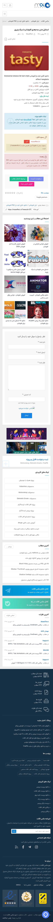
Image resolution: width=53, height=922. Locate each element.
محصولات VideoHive (26, 486)
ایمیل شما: (40, 352)
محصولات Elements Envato (26, 498)
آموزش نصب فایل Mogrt (26, 523)
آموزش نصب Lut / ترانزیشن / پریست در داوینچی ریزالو (32, 726)
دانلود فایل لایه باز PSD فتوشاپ (18, 21)
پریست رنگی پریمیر (43, 803)
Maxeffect (29, 34)
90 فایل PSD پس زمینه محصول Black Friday (34, 564)
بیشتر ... (9, 546)
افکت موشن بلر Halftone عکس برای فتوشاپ (34, 553)
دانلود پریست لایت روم (42, 795)
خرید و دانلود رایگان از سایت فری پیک (26, 529)
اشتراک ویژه (27, 119)
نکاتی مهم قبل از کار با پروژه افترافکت (26, 535)
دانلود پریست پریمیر (42, 787)
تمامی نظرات (10, 615)
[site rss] (16, 847)
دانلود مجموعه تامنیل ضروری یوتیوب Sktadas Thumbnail (30, 569)
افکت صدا (46, 760)
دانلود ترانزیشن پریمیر (34, 760)
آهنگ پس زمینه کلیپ (18, 760)
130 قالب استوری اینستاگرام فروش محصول (35, 580)
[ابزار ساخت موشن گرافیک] (27, 433)
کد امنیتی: (26, 394)
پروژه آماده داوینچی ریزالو (41, 765)
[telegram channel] (30, 847)
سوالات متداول (38, 885)
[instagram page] (36, 847)
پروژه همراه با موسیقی (26, 480)
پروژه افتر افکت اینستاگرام (26, 504)
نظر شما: (41, 362)
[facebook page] (23, 847)
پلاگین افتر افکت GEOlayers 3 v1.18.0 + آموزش (26, 663)
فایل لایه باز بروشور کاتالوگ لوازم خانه (37, 558)
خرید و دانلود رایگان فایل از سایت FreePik (36, 746)
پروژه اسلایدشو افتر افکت (26, 517)
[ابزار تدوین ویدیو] (27, 447)
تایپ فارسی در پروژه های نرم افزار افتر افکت (36, 738)
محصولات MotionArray (26, 492)
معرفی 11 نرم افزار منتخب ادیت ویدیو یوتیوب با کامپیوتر (31, 730)
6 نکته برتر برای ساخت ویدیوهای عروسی (36, 742)
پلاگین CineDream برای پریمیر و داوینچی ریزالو (27, 625)
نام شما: (41, 342)
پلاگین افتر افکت (44, 807)
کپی (27, 141)
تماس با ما (27, 885)
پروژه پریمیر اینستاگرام (26, 511)
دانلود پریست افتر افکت (41, 791)
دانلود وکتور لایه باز (26, 765)
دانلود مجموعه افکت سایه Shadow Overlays (34, 574)
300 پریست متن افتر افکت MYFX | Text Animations (25, 644)
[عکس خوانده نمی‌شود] (26, 408)
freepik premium (42, 197)
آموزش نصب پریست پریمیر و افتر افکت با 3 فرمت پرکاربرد (31, 734)
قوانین (48, 885)
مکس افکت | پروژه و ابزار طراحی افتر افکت (41, 5)
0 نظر (19, 34)
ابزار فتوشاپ (35, 21)
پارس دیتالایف (6, 918)
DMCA (18, 885)
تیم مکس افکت (12, 915)
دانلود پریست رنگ (43, 799)
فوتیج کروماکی (45, 769)
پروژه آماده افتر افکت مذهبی (29, 769)
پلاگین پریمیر (45, 811)
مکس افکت (45, 21)
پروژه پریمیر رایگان (12, 765)
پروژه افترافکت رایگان (25, 774)
